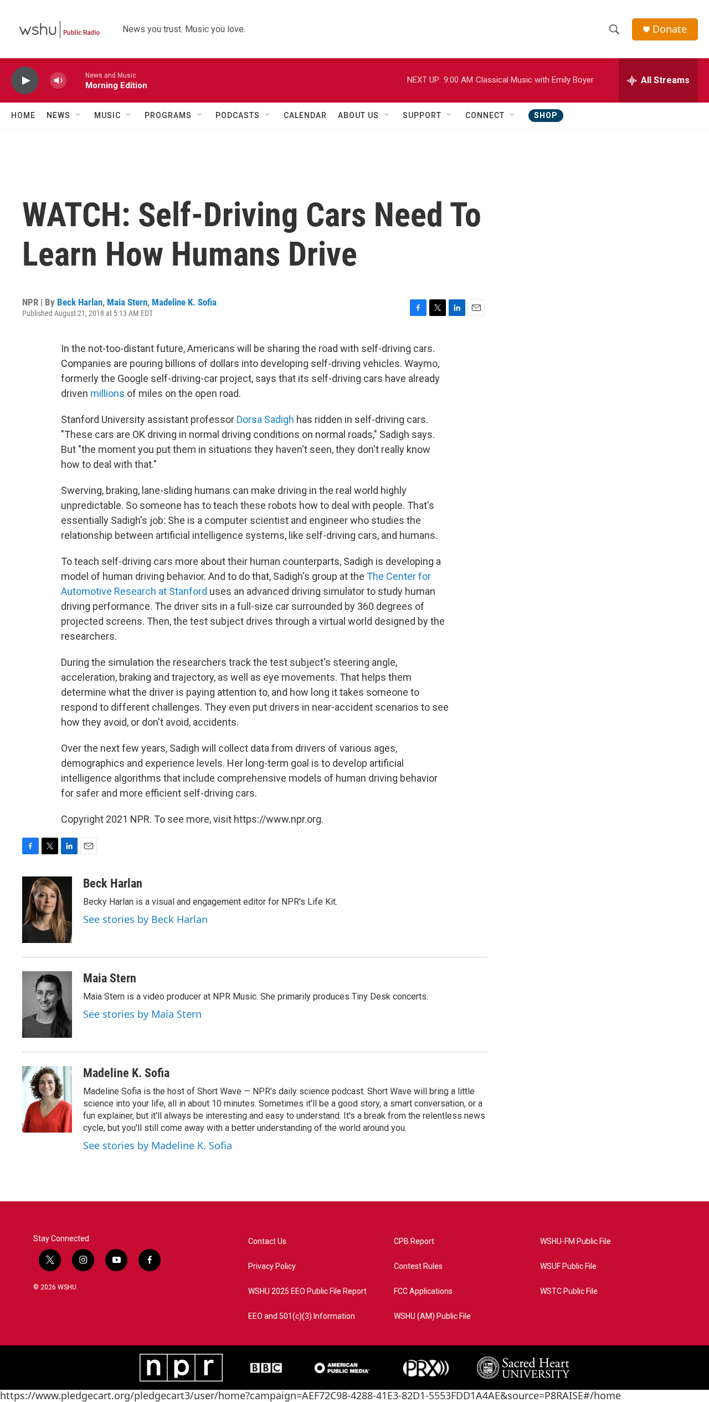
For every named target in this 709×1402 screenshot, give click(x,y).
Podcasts (237, 115)
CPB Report (414, 1241)
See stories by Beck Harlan (145, 919)
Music (107, 115)
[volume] (58, 80)
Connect (485, 115)
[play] (25, 80)
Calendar (305, 115)
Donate (670, 29)
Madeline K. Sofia (184, 302)
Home (23, 115)
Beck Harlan (79, 302)
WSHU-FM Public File (575, 1241)
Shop (546, 115)
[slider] (76, 80)
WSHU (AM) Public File (432, 1316)
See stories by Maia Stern (142, 1014)
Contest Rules (418, 1266)
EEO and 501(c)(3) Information (301, 1316)
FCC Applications (423, 1291)
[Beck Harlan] (47, 909)
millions (107, 393)
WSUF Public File (568, 1266)
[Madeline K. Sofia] (47, 1099)
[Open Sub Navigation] (78, 115)
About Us (358, 115)
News (58, 115)
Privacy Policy (272, 1266)
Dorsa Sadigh (265, 419)
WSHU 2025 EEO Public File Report (307, 1291)
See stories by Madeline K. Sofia (157, 1145)
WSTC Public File (569, 1291)
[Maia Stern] (47, 1004)
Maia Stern (127, 302)
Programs (168, 115)
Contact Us (267, 1241)
